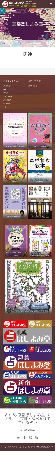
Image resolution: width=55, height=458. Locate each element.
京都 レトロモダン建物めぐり (40, 217)
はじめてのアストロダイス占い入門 (15, 146)
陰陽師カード (15, 181)
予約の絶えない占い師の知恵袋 (40, 146)
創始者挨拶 (7, 100)
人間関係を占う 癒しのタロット (40, 255)
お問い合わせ (32, 86)
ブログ (5, 93)
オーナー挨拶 (7, 96)
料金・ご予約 (7, 89)
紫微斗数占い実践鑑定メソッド (15, 217)
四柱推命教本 (39, 181)
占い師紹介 (7, 86)
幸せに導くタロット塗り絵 (28, 311)
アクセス (6, 107)
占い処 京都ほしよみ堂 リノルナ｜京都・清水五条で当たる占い (27, 419)
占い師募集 (7, 103)
